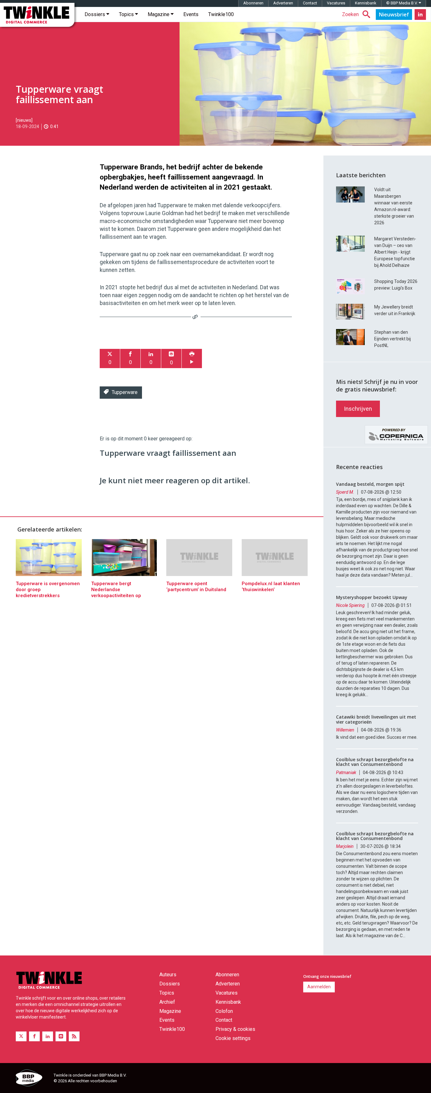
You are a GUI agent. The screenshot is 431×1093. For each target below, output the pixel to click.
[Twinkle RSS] (74, 1036)
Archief (167, 1002)
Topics (127, 14)
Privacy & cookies (235, 1029)
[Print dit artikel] (192, 358)
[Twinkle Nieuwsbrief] (394, 14)
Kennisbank (365, 3)
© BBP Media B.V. (402, 3)
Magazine (159, 14)
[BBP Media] (32, 1078)
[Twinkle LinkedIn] (420, 14)
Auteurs (167, 975)
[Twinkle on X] (21, 1036)
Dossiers (95, 14)
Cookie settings (233, 1038)
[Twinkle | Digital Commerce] (37, 15)
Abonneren (253, 3)
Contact (310, 3)
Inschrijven (358, 408)
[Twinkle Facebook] (34, 1036)
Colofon (224, 1011)
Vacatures (336, 3)
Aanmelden (319, 986)
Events (190, 14)
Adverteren (283, 3)
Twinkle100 (221, 14)
